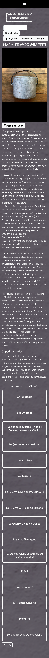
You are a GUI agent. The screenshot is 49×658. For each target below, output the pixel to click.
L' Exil (24, 571)
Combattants (24, 476)
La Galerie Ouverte (24, 603)
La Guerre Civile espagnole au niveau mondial (24, 555)
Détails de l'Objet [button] (14, 125)
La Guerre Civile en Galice (24, 523)
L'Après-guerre (24, 587)
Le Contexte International (24, 444)
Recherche (12, 33)
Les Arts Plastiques (24, 539)
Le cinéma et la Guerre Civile (24, 634)
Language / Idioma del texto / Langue (26, 38)
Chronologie (24, 397)
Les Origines (24, 413)
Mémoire (24, 618)
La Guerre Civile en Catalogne (24, 508)
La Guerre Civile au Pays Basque (24, 492)
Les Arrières (24, 460)
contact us (7, 380)
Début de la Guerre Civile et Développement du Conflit (24, 428)
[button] (24, 4)
